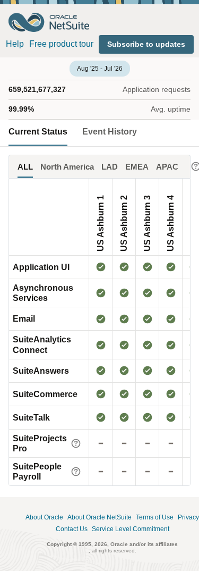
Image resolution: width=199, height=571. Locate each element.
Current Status (37, 131)
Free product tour (61, 43)
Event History (109, 131)
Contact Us (72, 529)
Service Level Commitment (130, 529)
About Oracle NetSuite (99, 517)
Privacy (188, 517)
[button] (146, 44)
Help (15, 43)
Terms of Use (155, 517)
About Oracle (44, 517)
